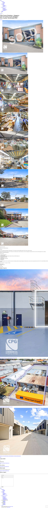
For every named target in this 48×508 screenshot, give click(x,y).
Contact (2, 11)
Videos (3, 4)
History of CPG (4, 496)
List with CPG (4, 497)
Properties (2, 1)
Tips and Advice (4, 493)
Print (1, 19)
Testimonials (4, 10)
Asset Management (5, 9)
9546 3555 (1, 470)
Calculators (4, 5)
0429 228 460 (1, 466)
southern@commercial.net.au (6, 470)
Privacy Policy (11, 506)
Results (3, 3)
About (2, 7)
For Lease (4, 2)
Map (0, 19)
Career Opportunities (5, 499)
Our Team (4, 8)
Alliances (4, 6)
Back (0, 457)
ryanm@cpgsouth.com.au (6, 466)
